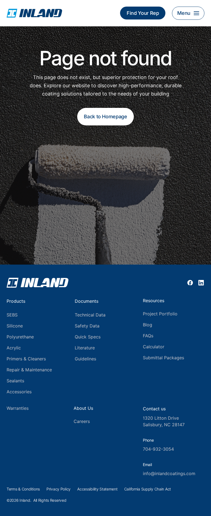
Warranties (18, 408)
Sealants (15, 380)
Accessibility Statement (97, 489)
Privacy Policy (58, 489)
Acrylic (14, 347)
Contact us (154, 408)
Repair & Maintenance (29, 369)
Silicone (15, 326)
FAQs (148, 335)
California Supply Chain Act (147, 489)
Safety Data (87, 326)
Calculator (153, 346)
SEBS (12, 315)
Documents (86, 301)
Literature (85, 347)
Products (16, 301)
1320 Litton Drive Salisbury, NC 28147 (164, 421)
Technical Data (90, 315)
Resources (153, 300)
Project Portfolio (160, 313)
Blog (147, 324)
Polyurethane (20, 337)
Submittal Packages (163, 357)
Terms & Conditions (23, 489)
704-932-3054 (158, 449)
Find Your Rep (143, 13)
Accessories (19, 391)
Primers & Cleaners (26, 358)
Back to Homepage (105, 116)
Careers (82, 421)
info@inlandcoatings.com (169, 473)
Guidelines (85, 358)
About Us (83, 408)
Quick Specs (88, 337)
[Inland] (59, 13)
